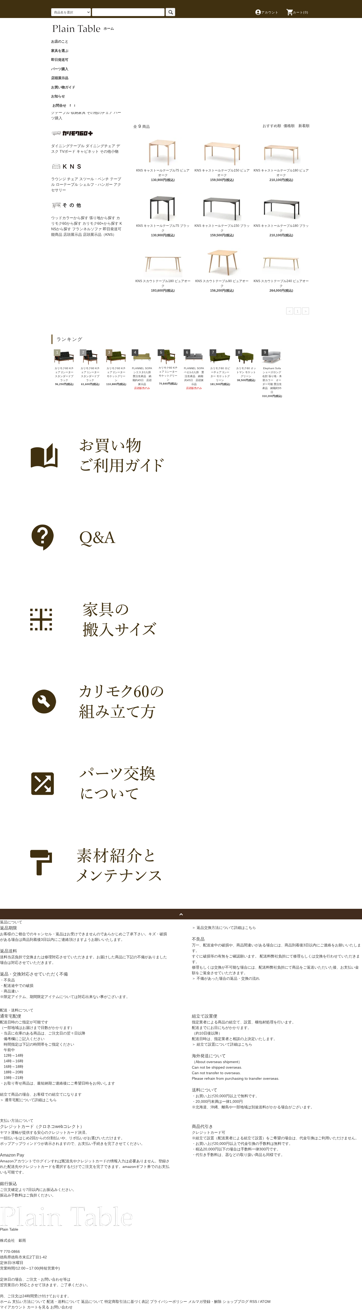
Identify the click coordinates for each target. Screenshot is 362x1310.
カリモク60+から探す (100, 223)
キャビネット (88, 151)
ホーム (5, 1301)
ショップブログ (236, 1301)
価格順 (289, 126)
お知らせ (59, 96)
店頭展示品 (61, 78)
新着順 (304, 126)
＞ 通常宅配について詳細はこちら (28, 1100)
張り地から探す (102, 218)
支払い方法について (29, 1301)
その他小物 (109, 151)
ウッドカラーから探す (69, 218)
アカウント (270, 12)
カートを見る (38, 1307)
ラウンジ (58, 179)
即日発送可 (61, 60)
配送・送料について (63, 1301)
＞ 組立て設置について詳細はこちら (222, 1044)
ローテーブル (67, 184)
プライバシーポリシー (168, 1301)
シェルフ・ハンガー (96, 184)
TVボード (68, 151)
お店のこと (61, 41)
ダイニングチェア (100, 146)
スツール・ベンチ (94, 179)
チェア (72, 179)
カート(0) (300, 12)
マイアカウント (13, 1307)
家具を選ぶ (61, 51)
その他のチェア (100, 112)
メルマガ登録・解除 (205, 1301)
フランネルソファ (87, 229)
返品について (92, 1301)
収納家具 (78, 112)
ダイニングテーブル (68, 146)
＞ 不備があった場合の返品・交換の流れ (226, 978)
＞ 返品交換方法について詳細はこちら (224, 927)
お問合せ (59, 105)
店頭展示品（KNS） (99, 234)
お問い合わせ (61, 1307)
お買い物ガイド (65, 87)
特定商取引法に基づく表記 (126, 1301)
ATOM (265, 1301)
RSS (253, 1301)
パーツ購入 (61, 69)
